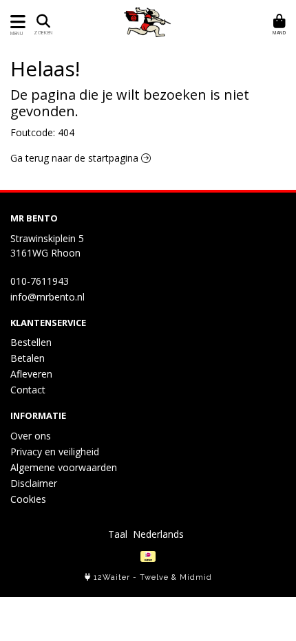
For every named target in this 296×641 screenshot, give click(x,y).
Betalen (27, 358)
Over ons (30, 435)
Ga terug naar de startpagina (75, 157)
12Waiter (112, 577)
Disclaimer (33, 483)
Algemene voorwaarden (63, 467)
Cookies (28, 499)
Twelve (154, 577)
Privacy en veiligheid (54, 451)
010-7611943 (39, 280)
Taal (117, 534)
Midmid (196, 577)
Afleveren (31, 373)
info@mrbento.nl (47, 296)
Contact (27, 389)
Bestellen (31, 342)
